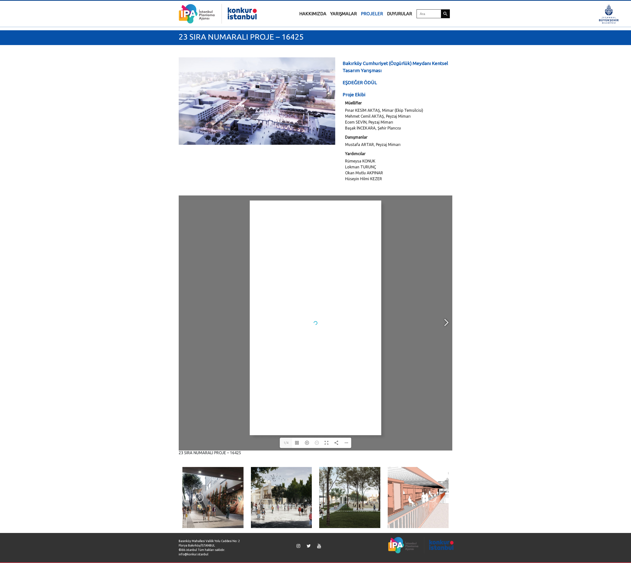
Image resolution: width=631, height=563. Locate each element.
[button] (199, 497)
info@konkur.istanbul (193, 554)
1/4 (286, 442)
